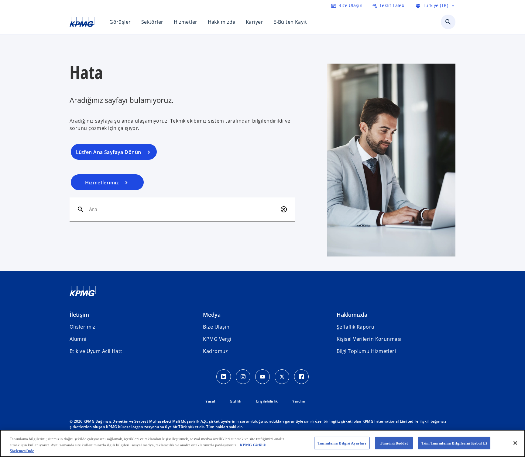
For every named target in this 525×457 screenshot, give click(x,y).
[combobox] (183, 209)
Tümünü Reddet (394, 443)
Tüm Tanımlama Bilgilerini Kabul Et (454, 443)
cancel (283, 209)
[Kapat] (515, 443)
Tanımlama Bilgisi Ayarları (341, 443)
